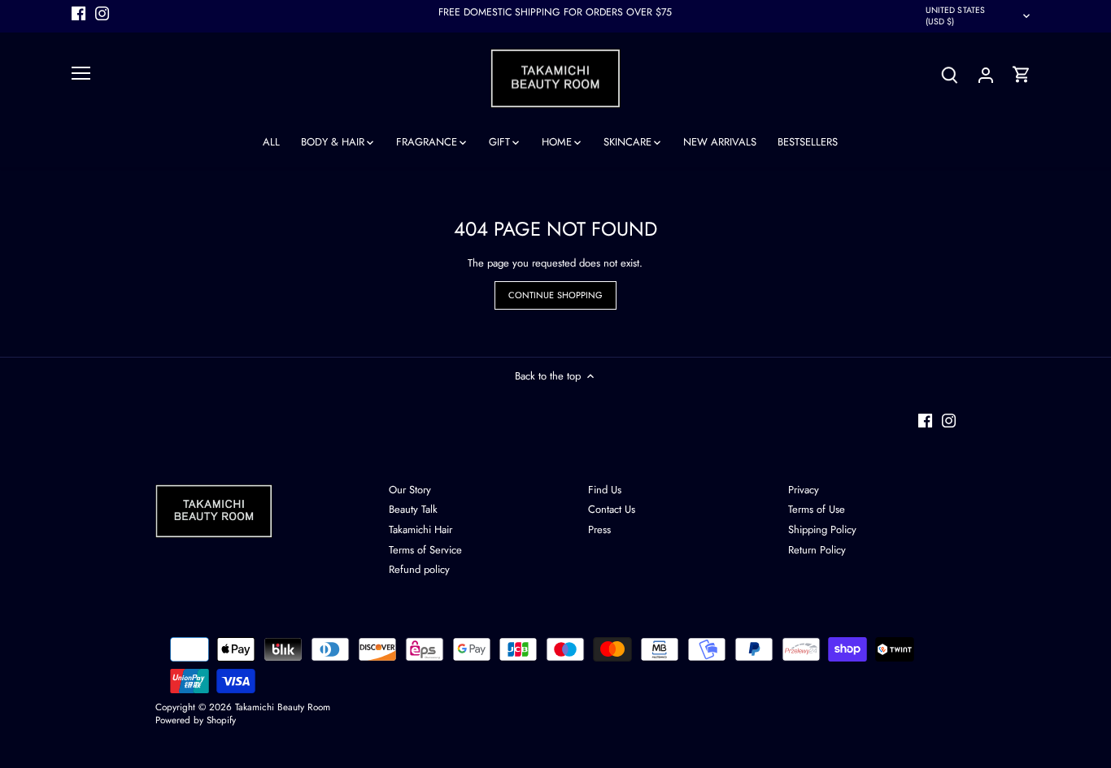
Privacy (803, 489)
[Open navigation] (81, 73)
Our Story (410, 489)
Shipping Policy (822, 529)
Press (599, 529)
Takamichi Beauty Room (282, 707)
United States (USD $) (955, 16)
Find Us (604, 489)
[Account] (986, 74)
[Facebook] (78, 12)
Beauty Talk (413, 509)
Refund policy (419, 569)
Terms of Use (816, 509)
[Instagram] (102, 12)
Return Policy (817, 550)
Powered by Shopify (195, 720)
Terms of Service (425, 550)
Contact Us (611, 509)
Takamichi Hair (420, 529)
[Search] (950, 74)
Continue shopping (555, 295)
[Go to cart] (1021, 74)
